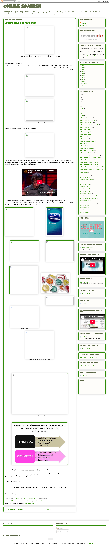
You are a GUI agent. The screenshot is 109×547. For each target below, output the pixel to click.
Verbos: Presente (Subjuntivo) (87, 153)
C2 (80, 106)
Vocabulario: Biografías (85, 182)
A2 (80, 97)
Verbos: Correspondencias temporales (89, 125)
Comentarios (62, 531)
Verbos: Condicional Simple (86, 122)
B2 (80, 101)
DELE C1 (82, 113)
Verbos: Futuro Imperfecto (86, 132)
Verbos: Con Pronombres (86, 118)
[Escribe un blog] (41, 498)
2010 (82, 79)
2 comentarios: (32, 498)
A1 (80, 94)
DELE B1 (82, 108)
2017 (82, 65)
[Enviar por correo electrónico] (40, 498)
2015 (82, 69)
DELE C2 (82, 115)
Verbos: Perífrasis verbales (86, 148)
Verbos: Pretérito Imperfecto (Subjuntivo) (90, 157)
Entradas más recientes (14, 509)
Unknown (83, 23)
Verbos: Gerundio (84, 136)
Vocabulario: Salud (84, 207)
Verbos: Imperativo (84, 139)
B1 (80, 99)
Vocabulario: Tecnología (86, 210)
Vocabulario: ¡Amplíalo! (85, 175)
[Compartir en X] (43, 498)
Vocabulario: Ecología (85, 191)
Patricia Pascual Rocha (92, 56)
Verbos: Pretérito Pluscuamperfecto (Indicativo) (91, 166)
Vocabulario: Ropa (84, 205)
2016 (82, 67)
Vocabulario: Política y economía (88, 203)
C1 (12, 501)
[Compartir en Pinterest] (46, 498)
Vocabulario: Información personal (44, 501)
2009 (82, 81)
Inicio (49, 509)
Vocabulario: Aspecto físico (86, 179)
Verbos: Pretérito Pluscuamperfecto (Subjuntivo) (91, 169)
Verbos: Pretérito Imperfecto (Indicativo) (89, 155)
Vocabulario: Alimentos (85, 177)
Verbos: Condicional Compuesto (88, 120)
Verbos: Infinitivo (84, 143)
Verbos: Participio (84, 146)
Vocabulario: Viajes (84, 212)
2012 (82, 75)
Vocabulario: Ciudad (85, 189)
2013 (82, 73)
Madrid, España (29, 503)
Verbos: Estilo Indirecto (85, 129)
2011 (82, 77)
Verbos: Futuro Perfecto (85, 134)
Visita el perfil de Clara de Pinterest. (88, 357)
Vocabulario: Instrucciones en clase (88, 198)
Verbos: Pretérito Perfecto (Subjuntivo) (89, 164)
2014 (82, 71)
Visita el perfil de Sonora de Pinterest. (89, 366)
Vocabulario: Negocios (85, 200)
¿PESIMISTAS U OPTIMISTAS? (20, 23)
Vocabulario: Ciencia (85, 184)
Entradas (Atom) (44, 516)
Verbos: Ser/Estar (84, 172)
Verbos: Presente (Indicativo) (87, 150)
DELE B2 (82, 111)
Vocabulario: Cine (84, 186)
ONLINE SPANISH (22, 7)
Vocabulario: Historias (85, 193)
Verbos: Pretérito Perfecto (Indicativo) (89, 162)
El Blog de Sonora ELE (94, 53)
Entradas (61, 528)
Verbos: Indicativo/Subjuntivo (23, 501)
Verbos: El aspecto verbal (86, 127)
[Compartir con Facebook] (45, 498)
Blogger (92, 543)
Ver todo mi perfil (84, 25)
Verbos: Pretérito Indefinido (86, 160)
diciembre (85, 83)
